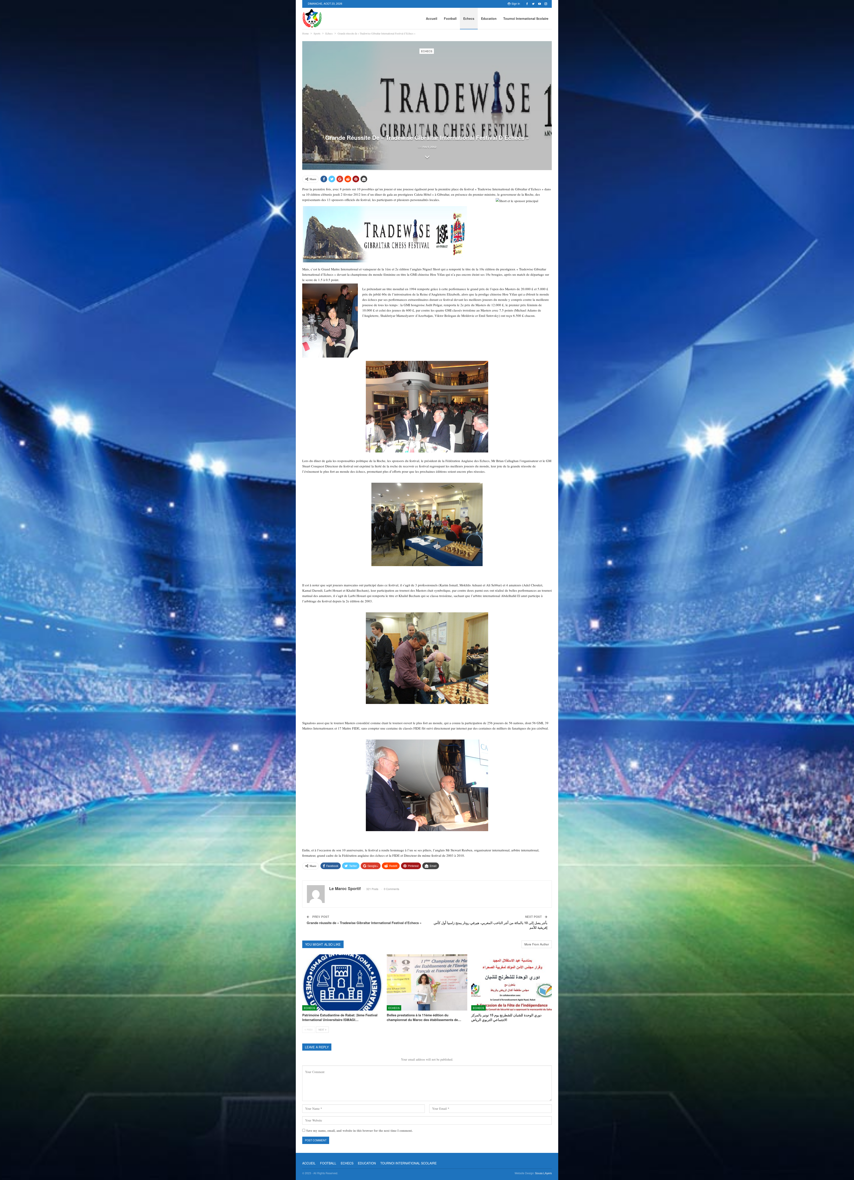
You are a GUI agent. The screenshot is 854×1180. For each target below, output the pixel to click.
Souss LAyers (543, 1173)
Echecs (468, 18)
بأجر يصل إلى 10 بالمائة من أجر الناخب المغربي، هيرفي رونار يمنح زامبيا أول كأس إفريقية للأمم (490, 925)
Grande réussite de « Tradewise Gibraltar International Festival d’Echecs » (364, 922)
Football (450, 18)
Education (489, 18)
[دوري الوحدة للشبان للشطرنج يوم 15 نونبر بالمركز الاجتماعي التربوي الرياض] (511, 982)
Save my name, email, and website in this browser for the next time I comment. (359, 1130)
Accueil (431, 18)
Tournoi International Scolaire (525, 18)
